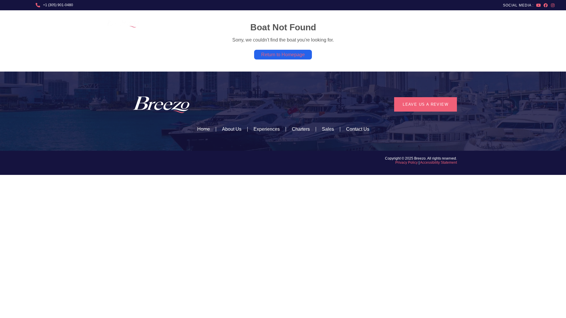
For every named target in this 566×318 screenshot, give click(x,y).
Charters (428, 23)
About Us (312, 23)
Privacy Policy (406, 162)
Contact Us (357, 129)
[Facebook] (546, 5)
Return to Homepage (283, 54)
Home (203, 129)
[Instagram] (553, 5)
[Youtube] (539, 5)
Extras (392, 23)
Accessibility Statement (438, 162)
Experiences (353, 23)
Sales (456, 23)
